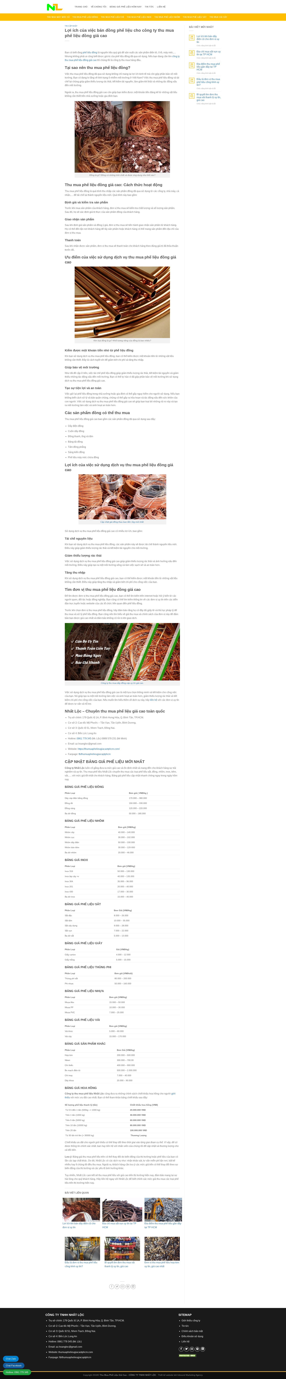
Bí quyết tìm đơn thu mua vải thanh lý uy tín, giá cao (209, 97)
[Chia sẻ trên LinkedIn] (133, 1286)
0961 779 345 (84, 738)
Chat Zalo (11, 1358)
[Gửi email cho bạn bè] (122, 1286)
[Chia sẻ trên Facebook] (111, 1286)
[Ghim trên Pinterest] (127, 1286)
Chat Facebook (14, 1365)
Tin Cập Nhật (71, 26)
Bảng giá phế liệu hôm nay (126, 7)
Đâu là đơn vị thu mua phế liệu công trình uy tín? (208, 82)
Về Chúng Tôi (98, 7)
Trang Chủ (81, 7)
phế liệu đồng (90, 52)
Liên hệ (161, 7)
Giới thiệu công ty (191, 1320)
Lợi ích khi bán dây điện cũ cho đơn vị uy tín (208, 39)
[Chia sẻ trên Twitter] (117, 1286)
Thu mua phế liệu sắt (194, 17)
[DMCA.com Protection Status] (187, 1355)
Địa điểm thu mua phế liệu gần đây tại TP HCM (208, 67)
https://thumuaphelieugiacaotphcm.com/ (99, 749)
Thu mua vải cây (218, 17)
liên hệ (153, 700)
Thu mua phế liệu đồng (85, 17)
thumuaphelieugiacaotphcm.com (75, 1352)
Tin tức (149, 7)
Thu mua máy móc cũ (58, 17)
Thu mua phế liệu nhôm (167, 17)
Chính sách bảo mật (192, 1331)
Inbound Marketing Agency (189, 1375)
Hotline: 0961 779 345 (17, 1372)
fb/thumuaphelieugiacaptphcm (95, 754)
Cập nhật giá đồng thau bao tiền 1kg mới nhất (122, 522)
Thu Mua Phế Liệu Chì (112, 17)
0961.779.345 (224, 7)
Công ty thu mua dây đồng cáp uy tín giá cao (122, 683)
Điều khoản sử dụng (192, 1336)
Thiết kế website (165, 1375)
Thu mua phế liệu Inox (139, 17)
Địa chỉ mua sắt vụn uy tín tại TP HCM (209, 53)
